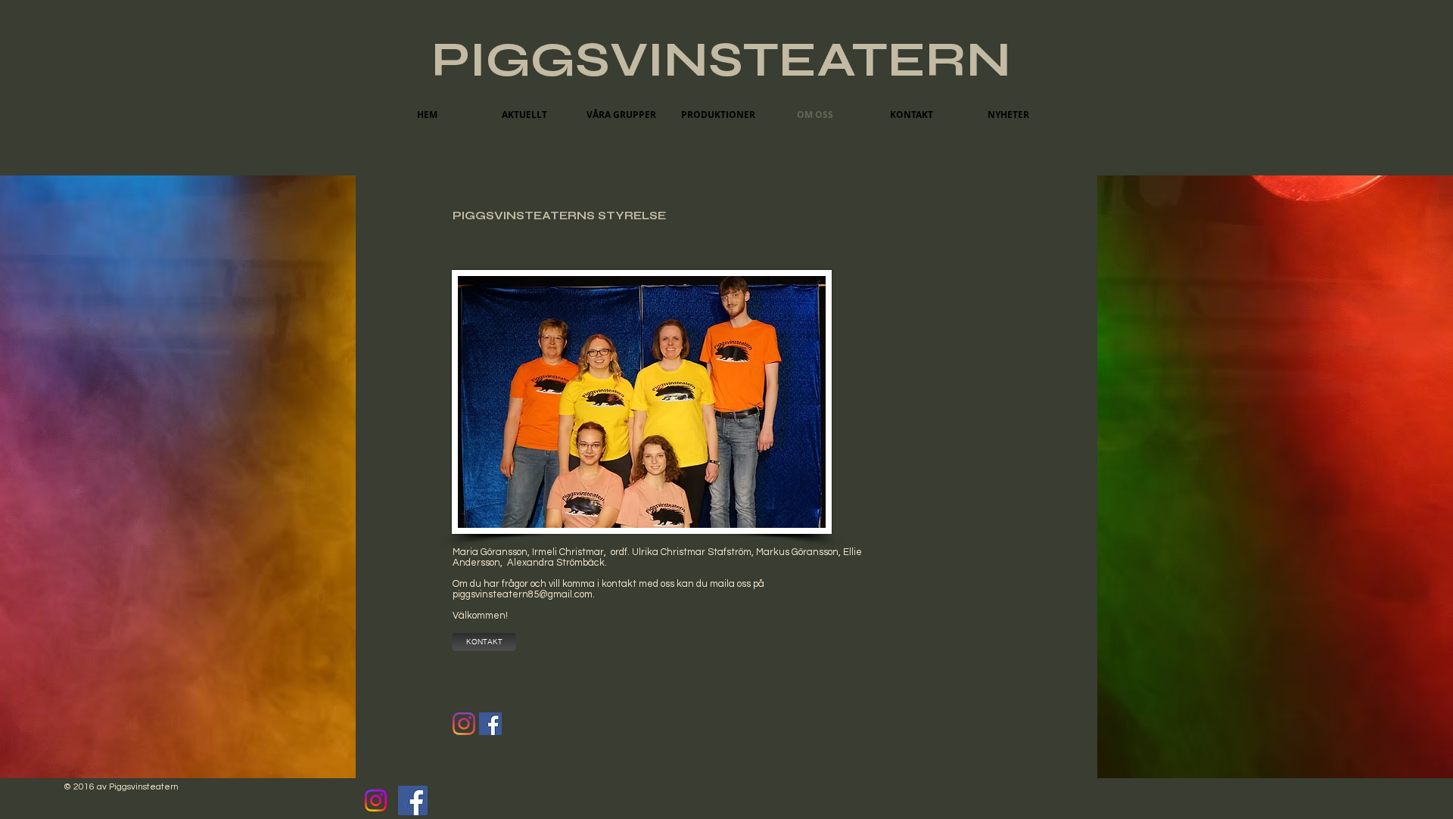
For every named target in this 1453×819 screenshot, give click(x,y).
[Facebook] (413, 800)
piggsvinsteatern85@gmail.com (523, 594)
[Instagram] (464, 723)
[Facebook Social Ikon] (490, 723)
